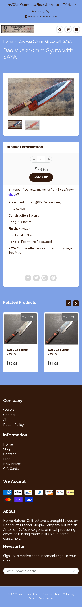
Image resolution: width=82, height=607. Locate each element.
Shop (7, 449)
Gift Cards (11, 469)
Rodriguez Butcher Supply (35, 594)
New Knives (12, 464)
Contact (9, 415)
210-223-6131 (42, 11)
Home (8, 41)
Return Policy (13, 425)
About (8, 420)
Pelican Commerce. (41, 598)
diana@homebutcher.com (42, 16)
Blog (7, 459)
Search (8, 410)
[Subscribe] (73, 571)
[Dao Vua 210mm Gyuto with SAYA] (41, 97)
